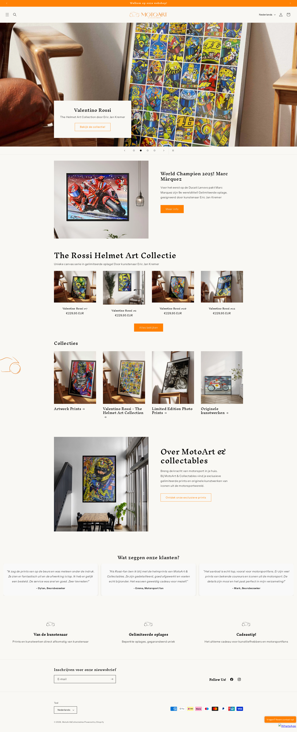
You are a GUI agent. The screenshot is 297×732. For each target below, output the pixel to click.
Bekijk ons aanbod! (256, 126)
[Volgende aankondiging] (290, 3)
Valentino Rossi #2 (124, 310)
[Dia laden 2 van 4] (140, 150)
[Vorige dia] (124, 150)
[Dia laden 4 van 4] (154, 150)
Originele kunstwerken (213, 411)
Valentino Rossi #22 (222, 308)
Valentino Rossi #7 (75, 308)
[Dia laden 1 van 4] (133, 150)
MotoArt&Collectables (73, 722)
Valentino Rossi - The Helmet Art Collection (123, 412)
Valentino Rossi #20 (173, 308)
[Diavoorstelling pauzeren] (172, 150)
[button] (7, 14)
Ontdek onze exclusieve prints (186, 497)
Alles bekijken (148, 327)
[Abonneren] (112, 679)
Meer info (172, 209)
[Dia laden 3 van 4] (147, 150)
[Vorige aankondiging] (6, 3)
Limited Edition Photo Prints (172, 411)
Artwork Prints (67, 409)
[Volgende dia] (164, 150)
